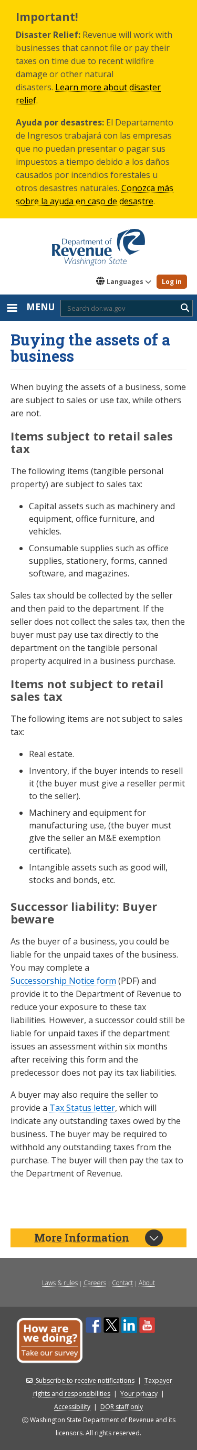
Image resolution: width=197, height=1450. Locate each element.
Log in (172, 281)
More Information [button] (81, 1237)
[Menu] (11, 309)
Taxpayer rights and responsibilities (103, 1387)
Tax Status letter (82, 1107)
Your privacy (139, 1393)
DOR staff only (121, 1406)
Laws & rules (60, 1282)
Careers (95, 1282)
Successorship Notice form (63, 980)
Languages (125, 281)
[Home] (98, 243)
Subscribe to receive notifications (85, 1380)
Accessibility (72, 1406)
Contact (122, 1282)
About (147, 1282)
